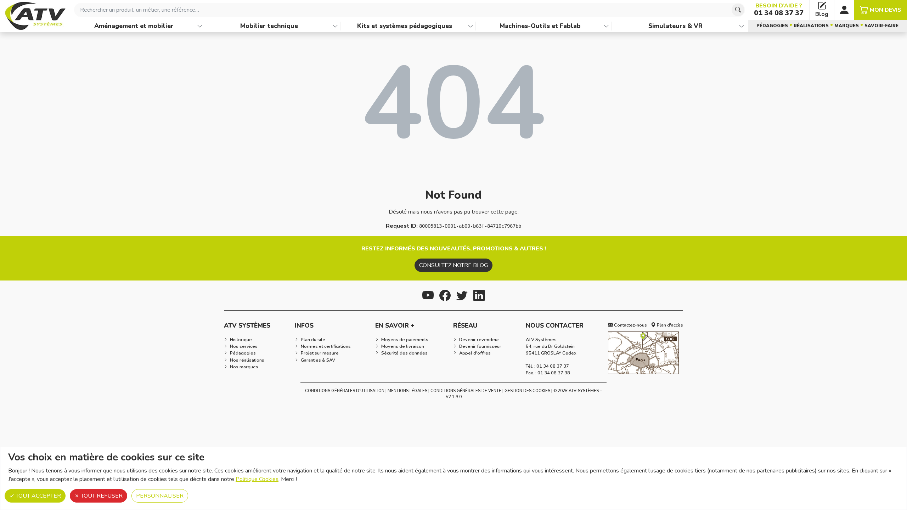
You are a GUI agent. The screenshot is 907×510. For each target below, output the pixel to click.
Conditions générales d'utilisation (344, 390)
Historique (241, 339)
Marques (846, 26)
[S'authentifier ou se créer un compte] (844, 10)
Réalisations (811, 26)
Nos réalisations (247, 360)
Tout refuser (101, 496)
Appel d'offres (475, 353)
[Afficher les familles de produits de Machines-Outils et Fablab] (606, 26)
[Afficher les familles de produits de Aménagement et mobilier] (200, 26)
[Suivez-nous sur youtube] (428, 294)
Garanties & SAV (318, 360)
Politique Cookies (257, 479)
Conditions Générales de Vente (465, 390)
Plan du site (313, 339)
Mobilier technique (269, 26)
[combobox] (409, 10)
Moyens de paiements (404, 339)
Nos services (244, 346)
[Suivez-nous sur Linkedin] (479, 294)
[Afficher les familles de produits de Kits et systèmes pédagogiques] (470, 26)
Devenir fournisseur (480, 346)
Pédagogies (772, 26)
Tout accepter (37, 496)
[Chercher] (738, 10)
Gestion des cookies (527, 390)
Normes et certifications (326, 346)
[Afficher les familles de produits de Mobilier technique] (335, 26)
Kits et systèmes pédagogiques (404, 26)
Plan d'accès (669, 325)
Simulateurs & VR (675, 26)
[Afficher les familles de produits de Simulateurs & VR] (742, 26)
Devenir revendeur (479, 339)
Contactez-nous (630, 325)
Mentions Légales (407, 390)
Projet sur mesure (320, 353)
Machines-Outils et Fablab (540, 26)
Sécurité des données (404, 353)
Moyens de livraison (402, 346)
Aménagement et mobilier (134, 26)
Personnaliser (160, 496)
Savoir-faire (881, 26)
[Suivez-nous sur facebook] (445, 294)
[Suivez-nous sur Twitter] (462, 294)
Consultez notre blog (453, 265)
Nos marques (244, 367)
